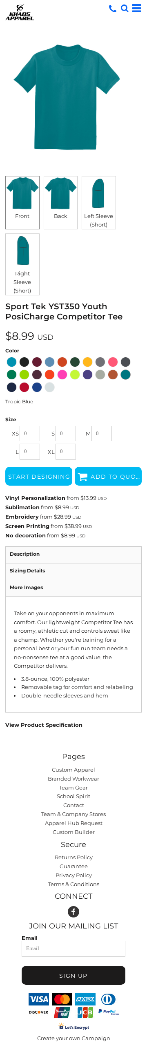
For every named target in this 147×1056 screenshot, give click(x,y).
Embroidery (22, 516)
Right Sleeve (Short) (22, 282)
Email (30, 938)
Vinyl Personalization (35, 498)
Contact (73, 805)
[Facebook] (73, 911)
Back (60, 216)
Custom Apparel (73, 769)
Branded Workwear (73, 778)
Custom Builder (74, 832)
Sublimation (22, 507)
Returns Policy (74, 857)
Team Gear (73, 787)
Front (22, 216)
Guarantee (74, 866)
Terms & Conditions (73, 884)
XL (51, 452)
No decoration (25, 535)
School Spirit (73, 796)
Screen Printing (27, 526)
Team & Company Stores (73, 814)
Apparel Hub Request (73, 823)
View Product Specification (43, 725)
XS (15, 433)
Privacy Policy (74, 875)
